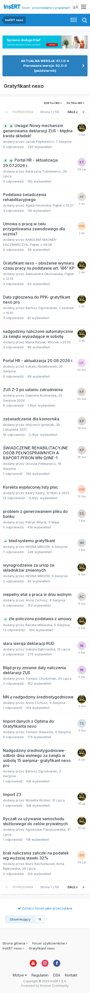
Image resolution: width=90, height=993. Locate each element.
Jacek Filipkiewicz (40, 142)
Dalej (73, 112)
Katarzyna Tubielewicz (43, 171)
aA (75, 7)
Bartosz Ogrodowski (41, 308)
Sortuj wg (52, 103)
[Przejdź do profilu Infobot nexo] (82, 645)
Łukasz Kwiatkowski (41, 366)
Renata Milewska (39, 625)
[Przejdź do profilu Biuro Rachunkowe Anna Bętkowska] (82, 855)
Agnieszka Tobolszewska (45, 829)
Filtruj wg (75, 103)
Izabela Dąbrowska (40, 649)
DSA (56, 975)
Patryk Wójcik (36, 522)
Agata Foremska (38, 205)
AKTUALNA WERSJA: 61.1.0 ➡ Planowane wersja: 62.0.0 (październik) (45, 66)
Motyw (19, 975)
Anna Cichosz (37, 600)
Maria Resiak (36, 342)
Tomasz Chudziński (41, 678)
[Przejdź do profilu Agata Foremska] (82, 197)
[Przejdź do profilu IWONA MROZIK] (82, 543)
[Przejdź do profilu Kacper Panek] (81, 392)
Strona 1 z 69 (50, 112)
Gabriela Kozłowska (41, 395)
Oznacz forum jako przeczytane (46, 908)
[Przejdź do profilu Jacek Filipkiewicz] (82, 128)
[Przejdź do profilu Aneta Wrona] (82, 489)
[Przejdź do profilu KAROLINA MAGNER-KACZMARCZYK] (82, 226)
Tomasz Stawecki (39, 732)
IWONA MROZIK (38, 547)
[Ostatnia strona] (83, 112)
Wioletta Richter (38, 800)
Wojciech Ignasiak (40, 425)
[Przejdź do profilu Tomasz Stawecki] (82, 723)
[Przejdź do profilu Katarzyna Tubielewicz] (82, 162)
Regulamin (40, 975)
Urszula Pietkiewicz (41, 464)
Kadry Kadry (35, 493)
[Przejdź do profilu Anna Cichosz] (82, 596)
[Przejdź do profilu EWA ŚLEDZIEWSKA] (82, 513)
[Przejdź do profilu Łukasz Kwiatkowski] (81, 363)
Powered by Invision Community (45, 985)
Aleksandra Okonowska (44, 274)
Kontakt (71, 975)
